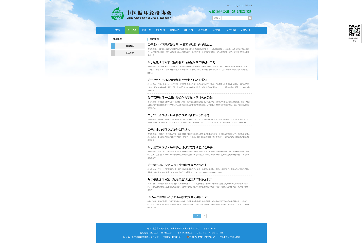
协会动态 (130, 53)
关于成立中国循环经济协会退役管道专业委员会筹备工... (182, 147)
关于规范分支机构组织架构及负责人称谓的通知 (177, 79)
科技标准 (174, 30)
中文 (229, 5)
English (238, 5)
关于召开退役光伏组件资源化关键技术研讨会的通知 (180, 97)
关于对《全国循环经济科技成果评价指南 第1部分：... (181, 115)
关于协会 (131, 30)
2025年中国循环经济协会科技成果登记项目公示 (177, 197)
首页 (117, 30)
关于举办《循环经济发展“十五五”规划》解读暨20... (179, 44)
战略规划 (160, 30)
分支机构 (231, 30)
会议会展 (202, 30)
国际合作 (188, 30)
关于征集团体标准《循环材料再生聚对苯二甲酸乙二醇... (182, 62)
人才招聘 (245, 30)
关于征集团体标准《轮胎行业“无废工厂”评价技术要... (180, 179)
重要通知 (130, 46)
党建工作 (146, 30)
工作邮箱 (248, 5)
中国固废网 (235, 237)
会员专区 (216, 30)
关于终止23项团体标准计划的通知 (168, 129)
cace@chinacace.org (213, 233)
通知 (216, 18)
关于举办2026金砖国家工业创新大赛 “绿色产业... (178, 165)
